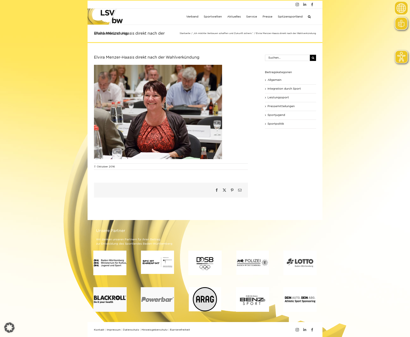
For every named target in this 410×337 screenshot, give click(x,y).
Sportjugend (276, 115)
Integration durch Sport (284, 88)
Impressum (114, 329)
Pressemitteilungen (281, 106)
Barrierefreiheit (180, 329)
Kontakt (99, 329)
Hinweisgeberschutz (155, 329)
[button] (309, 16)
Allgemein (274, 80)
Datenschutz (131, 329)
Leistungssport (278, 97)
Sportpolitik (276, 124)
